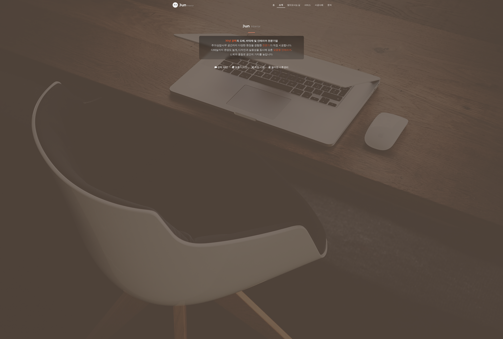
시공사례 (319, 5)
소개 (281, 5)
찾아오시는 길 (293, 5)
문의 (329, 5)
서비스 (307, 5)
